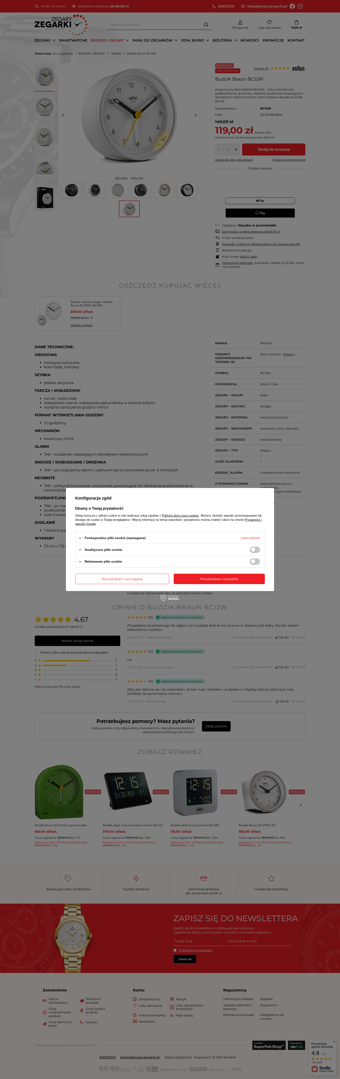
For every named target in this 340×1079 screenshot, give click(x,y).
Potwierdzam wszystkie (219, 579)
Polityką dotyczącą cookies (180, 515)
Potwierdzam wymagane (122, 579)
